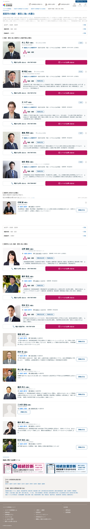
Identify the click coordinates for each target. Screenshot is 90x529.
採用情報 (68, 512)
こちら (33, 197)
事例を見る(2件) (40, 314)
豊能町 (39, 483)
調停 (20, 492)
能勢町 (43, 483)
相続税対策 (58, 494)
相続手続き (52, 494)
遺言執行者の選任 (74, 492)
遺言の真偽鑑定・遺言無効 (41, 492)
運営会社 (68, 510)
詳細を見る (81, 210)
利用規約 (38, 512)
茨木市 (23, 483)
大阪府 (21, 206)
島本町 (35, 483)
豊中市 (30, 253)
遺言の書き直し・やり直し (28, 492)
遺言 (39, 490)
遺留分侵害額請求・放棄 (60, 490)
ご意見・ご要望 (40, 510)
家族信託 (47, 494)
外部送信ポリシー (41, 517)
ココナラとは (8, 517)
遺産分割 (30, 490)
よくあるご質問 (9, 519)
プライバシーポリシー (42, 514)
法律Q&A (7, 512)
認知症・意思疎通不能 (22, 490)
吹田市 (25, 444)
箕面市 (26, 47)
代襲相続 (74, 490)
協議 (17, 492)
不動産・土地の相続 (10, 492)
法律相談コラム (9, 514)
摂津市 (31, 483)
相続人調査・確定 (29, 494)
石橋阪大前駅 (34, 373)
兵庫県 (21, 408)
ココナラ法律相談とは (11, 510)
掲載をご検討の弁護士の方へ (44, 519)
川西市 (25, 408)
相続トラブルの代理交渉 (11, 494)
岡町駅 (37, 310)
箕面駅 (32, 206)
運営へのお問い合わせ (11, 521)
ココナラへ (7, 1)
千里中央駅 (38, 253)
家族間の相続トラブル (10, 490)
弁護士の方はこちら (81, 1)
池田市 (30, 281)
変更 (85, 25)
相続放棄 (35, 490)
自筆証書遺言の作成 (53, 492)
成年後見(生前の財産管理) (47, 490)
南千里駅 (32, 444)
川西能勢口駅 (34, 408)
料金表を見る (40, 80)
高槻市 (19, 483)
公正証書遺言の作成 (64, 492)
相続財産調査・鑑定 (39, 494)
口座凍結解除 (21, 494)
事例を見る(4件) (40, 258)
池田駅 (37, 281)
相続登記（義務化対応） (68, 494)
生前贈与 (69, 490)
